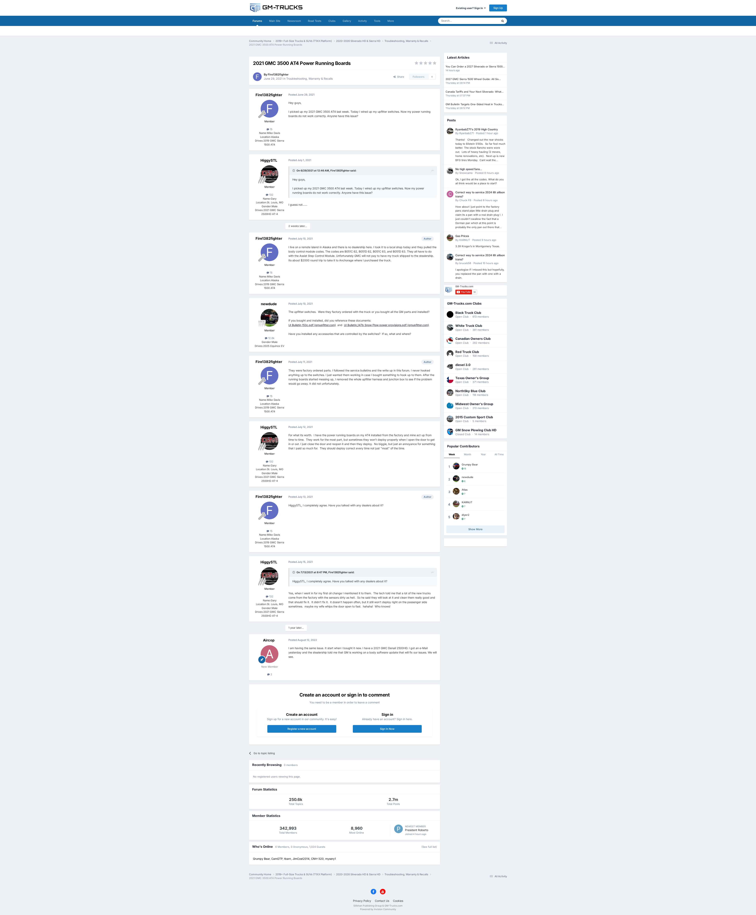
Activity (362, 20)
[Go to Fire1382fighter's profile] (257, 76)
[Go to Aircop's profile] (269, 654)
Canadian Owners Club (473, 339)
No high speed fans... (468, 169)
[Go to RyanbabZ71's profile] (450, 131)
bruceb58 (465, 263)
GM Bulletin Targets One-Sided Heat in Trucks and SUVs (474, 104)
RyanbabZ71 (466, 133)
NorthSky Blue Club (470, 391)
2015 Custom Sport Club (474, 417)
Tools (377, 20)
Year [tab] (483, 454)
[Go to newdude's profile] (269, 318)
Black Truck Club (468, 313)
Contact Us (382, 900)
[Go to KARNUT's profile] (450, 237)
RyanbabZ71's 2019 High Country (476, 129)
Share (400, 76)
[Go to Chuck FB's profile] (450, 194)
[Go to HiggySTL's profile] (269, 174)
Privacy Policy (362, 900)
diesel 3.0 (463, 365)
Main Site (274, 20)
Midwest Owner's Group (474, 404)
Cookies (398, 900)
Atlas (465, 489)
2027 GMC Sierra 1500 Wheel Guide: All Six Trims (472, 79)
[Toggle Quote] (294, 170)
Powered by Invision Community (378, 909)
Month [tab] (467, 454)
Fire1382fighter (278, 74)
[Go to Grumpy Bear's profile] (456, 466)
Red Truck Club (467, 352)
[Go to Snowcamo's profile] (450, 171)
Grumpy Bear (470, 464)
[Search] (502, 21)
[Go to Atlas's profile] (456, 491)
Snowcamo (466, 172)
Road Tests (314, 20)
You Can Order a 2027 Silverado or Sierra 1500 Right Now (474, 67)
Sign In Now (387, 728)
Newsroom (294, 20)
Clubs (331, 20)
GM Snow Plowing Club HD (476, 430)
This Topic (487, 20)
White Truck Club (468, 326)
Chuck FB (465, 200)
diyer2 (465, 514)
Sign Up (498, 7)
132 (270, 194)
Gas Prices (462, 236)
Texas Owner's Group (472, 378)
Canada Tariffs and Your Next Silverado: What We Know (473, 92)
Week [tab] (452, 454)
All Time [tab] (499, 454)
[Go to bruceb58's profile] (450, 257)
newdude (269, 304)
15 (270, 129)
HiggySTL (268, 160)
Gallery (347, 20)
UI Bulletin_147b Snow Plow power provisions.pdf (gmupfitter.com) (386, 325)
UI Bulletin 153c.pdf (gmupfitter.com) (312, 325)
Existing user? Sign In (470, 8)
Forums (257, 20)
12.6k (270, 338)
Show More (475, 529)
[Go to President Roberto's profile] (398, 829)
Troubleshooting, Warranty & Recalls (309, 78)
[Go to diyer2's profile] (456, 516)
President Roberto (416, 830)
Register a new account (301, 728)
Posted (487, 133)
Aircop (268, 640)
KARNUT (464, 239)
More (390, 20)
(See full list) (429, 846)
